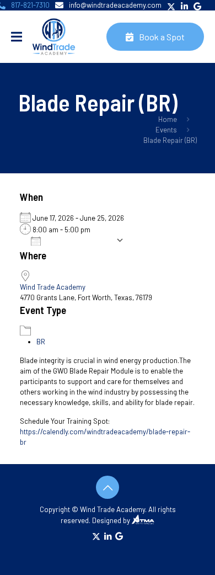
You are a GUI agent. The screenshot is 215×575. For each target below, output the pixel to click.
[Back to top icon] (107, 487)
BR (40, 341)
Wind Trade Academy (52, 287)
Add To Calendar (81, 240)
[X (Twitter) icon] (96, 536)
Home (167, 119)
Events (166, 129)
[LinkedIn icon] (108, 536)
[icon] (119, 536)
